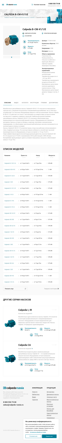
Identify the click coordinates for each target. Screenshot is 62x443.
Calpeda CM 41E (9, 276)
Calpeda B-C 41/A (9, 207)
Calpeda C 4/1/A (9, 282)
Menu (2, 4)
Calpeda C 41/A (8, 194)
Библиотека (35, 394)
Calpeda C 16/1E (9, 232)
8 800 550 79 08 (54, 4)
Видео (34, 397)
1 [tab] (11, 57)
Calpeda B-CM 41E (9, 169)
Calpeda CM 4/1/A (9, 251)
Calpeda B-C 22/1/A (10, 163)
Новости (34, 392)
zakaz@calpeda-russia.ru (54, 5)
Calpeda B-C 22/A (9, 176)
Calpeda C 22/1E (9, 257)
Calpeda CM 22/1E (9, 226)
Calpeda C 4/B (8, 182)
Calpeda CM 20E (9, 219)
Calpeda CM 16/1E (9, 213)
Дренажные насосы (53, 394)
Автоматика (50, 392)
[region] (41, 429)
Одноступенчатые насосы (22, 17)
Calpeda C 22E (8, 269)
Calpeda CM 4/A (9, 263)
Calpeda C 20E (8, 244)
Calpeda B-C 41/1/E (10, 188)
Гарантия (35, 399)
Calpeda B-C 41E (9, 201)
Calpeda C (32, 17)
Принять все (49, 436)
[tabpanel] (11, 40)
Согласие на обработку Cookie (38, 432)
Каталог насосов (39, 5)
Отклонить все (33, 436)
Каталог (12, 17)
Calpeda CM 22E (9, 238)
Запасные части (52, 397)
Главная (6, 17)
